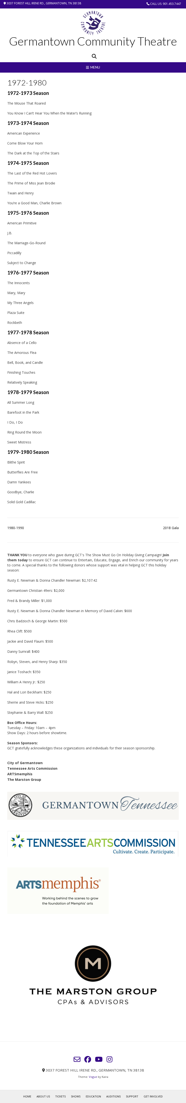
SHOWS (75, 1096)
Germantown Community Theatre (93, 41)
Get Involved (153, 1096)
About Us (43, 1096)
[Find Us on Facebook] (87, 1059)
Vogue (93, 1077)
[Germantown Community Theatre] (93, 23)
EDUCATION (93, 1096)
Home (27, 1096)
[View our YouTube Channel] (99, 1059)
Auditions (113, 1096)
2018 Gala (171, 527)
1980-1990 (15, 527)
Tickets (60, 1096)
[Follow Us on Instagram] (110, 1059)
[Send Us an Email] (77, 1059)
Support (132, 1096)
